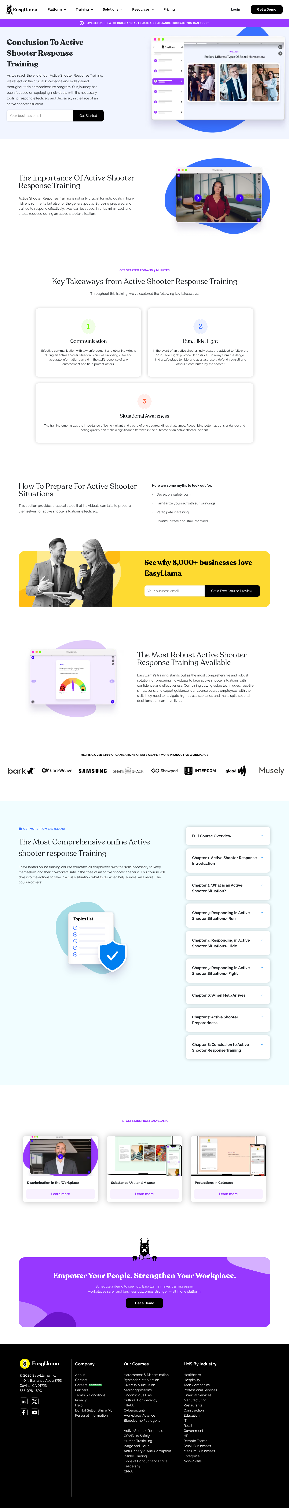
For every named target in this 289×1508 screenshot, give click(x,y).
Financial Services (197, 1395)
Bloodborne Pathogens (142, 1420)
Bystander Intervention (141, 1380)
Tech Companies (197, 1385)
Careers (81, 1385)
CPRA (128, 1471)
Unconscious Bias (138, 1395)
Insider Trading (135, 1456)
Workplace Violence (139, 1415)
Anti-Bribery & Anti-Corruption (147, 1451)
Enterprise (192, 1456)
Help (79, 1405)
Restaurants (193, 1405)
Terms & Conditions (90, 1395)
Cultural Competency (140, 1400)
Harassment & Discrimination (146, 1375)
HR (186, 1436)
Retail (188, 1426)
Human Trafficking (138, 1441)
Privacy (81, 1400)
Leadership (132, 1466)
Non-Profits (193, 1461)
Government (193, 1431)
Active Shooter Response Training (45, 198)
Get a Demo (266, 9)
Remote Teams (195, 1441)
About (80, 1375)
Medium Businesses (199, 1451)
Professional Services (200, 1390)
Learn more (60, 1194)
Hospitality (192, 1380)
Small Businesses (197, 1446)
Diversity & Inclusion (139, 1385)
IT (185, 1420)
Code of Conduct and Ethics (146, 1461)
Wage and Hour (136, 1446)
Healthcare (192, 1375)
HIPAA (129, 1405)
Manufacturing (195, 1400)
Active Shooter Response (143, 1431)
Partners (81, 1390)
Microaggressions (138, 1390)
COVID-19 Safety (137, 1436)
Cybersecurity (135, 1410)
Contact (81, 1380)
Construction (194, 1410)
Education (192, 1415)
